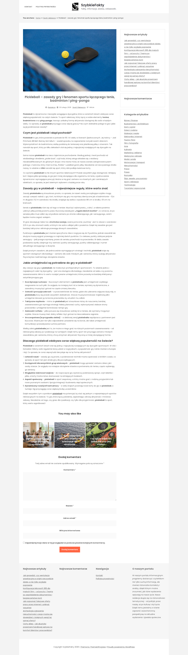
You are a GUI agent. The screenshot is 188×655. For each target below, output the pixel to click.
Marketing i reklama (133, 152)
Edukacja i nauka (131, 133)
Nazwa (70, 505)
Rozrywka (128, 175)
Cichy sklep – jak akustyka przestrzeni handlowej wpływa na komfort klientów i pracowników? (142, 82)
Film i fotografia (131, 143)
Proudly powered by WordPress (121, 647)
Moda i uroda (130, 159)
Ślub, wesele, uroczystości (135, 178)
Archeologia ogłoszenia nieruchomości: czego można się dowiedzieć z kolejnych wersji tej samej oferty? (142, 72)
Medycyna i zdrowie (133, 156)
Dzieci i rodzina (130, 130)
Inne (126, 146)
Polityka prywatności (46, 7)
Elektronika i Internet (133, 136)
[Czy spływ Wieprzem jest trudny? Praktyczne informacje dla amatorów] (69, 435)
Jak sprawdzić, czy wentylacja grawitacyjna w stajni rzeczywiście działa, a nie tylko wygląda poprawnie (142, 43)
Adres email (69, 518)
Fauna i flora (129, 140)
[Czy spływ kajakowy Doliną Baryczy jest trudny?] (101, 435)
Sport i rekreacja (49, 18)
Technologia (129, 185)
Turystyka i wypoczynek (134, 188)
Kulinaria (128, 149)
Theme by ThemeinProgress (93, 647)
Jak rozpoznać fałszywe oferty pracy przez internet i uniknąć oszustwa (36, 604)
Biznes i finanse (131, 120)
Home (38, 18)
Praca (126, 169)
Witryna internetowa (69, 530)
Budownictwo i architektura (136, 124)
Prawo (127, 172)
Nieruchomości (131, 165)
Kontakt (28, 7)
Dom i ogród (129, 127)
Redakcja (52, 107)
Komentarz (70, 470)
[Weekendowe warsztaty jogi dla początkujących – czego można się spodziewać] (38, 435)
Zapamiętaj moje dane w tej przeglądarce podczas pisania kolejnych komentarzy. (65, 543)
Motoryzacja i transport (134, 162)
